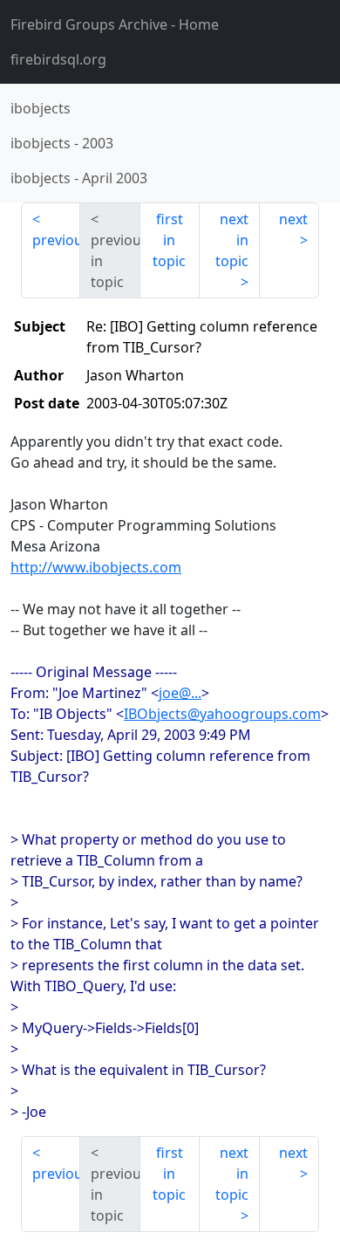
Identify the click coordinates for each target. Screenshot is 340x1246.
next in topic (231, 239)
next (293, 219)
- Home (114, 24)
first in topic (169, 239)
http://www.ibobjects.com (95, 567)
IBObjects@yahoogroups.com (222, 713)
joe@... (180, 692)
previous (56, 240)
